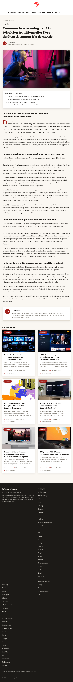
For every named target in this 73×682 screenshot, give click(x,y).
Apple (40, 502)
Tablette (40, 549)
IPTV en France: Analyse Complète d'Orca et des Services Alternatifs (14, 405)
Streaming (12, 12)
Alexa (4, 645)
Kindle (4, 612)
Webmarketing (23, 12)
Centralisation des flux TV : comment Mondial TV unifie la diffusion (14, 357)
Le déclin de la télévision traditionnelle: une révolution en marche (26, 97)
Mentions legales (43, 591)
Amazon (5, 608)
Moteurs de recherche (45, 522)
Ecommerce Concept (14, 671)
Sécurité (58, 12)
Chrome (5, 601)
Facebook (41, 570)
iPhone (4, 598)
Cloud (40, 556)
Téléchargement (7, 618)
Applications (42, 492)
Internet (4, 642)
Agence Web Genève (26, 671)
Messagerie (5, 595)
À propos (26, 317)
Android (4, 622)
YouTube (5, 652)
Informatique (6, 625)
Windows (40, 536)
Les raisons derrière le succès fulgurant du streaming (23, 99)
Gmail (40, 573)
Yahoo (4, 635)
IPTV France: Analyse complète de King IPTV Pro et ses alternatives (49, 357)
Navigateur (5, 659)
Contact (40, 588)
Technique (41, 506)
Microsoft (41, 576)
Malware (40, 560)
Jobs (39, 533)
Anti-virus (41, 566)
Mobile (4, 588)
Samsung (5, 584)
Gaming (33, 12)
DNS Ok (4, 671)
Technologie (6, 662)
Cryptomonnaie (43, 563)
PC (39, 539)
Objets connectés (7, 605)
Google (40, 553)
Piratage (40, 543)
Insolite (50, 12)
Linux (39, 516)
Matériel (40, 546)
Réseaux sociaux (7, 628)
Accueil (5, 20)
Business (40, 512)
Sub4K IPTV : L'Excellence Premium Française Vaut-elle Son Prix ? (50, 405)
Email (4, 632)
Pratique (41, 12)
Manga (4, 638)
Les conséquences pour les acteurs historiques (21, 102)
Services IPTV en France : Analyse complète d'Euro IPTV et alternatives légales (16, 454)
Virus (4, 591)
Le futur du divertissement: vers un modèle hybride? (22, 105)
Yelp (35, 671)
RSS (39, 595)
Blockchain (5, 649)
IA (64, 12)
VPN (3, 655)
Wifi (39, 499)
